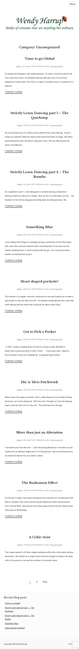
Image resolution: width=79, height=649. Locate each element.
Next (45, 582)
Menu (72, 4)
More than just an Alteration (39, 432)
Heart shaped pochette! (39, 281)
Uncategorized (57, 66)
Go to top (71, 644)
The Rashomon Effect (40, 483)
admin (18, 66)
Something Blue (39, 227)
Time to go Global (39, 59)
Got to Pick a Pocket (39, 332)
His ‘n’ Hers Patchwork (39, 382)
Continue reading (13, 92)
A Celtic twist (39, 537)
